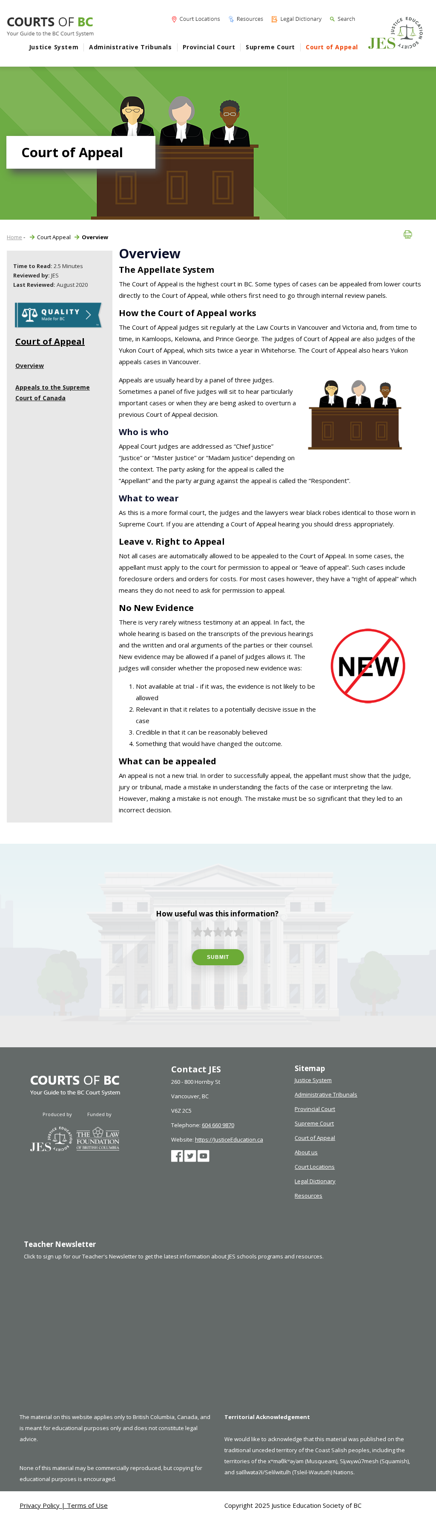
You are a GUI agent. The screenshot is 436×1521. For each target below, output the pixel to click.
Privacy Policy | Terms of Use (64, 1505)
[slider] (218, 932)
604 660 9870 (218, 1125)
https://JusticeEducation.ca (229, 1139)
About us (306, 1152)
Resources (308, 1195)
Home (14, 237)
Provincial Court (209, 47)
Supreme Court (270, 47)
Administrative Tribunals (130, 47)
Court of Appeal (332, 47)
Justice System (53, 47)
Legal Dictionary (315, 1181)
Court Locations (315, 1166)
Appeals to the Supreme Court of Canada (52, 392)
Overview (29, 366)
